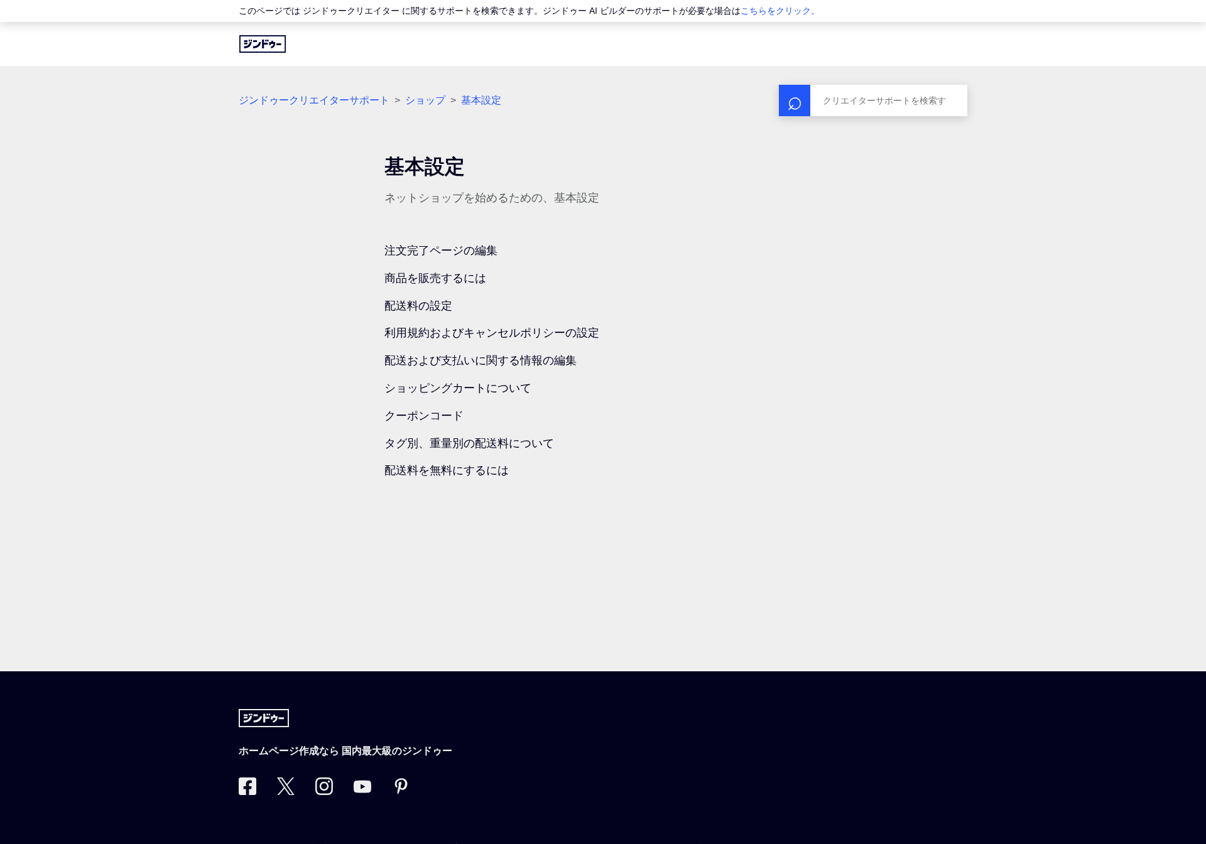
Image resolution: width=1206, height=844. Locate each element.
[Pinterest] (401, 791)
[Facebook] (247, 791)
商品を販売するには (435, 278)
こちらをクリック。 (780, 11)
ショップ (425, 100)
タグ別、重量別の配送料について (469, 443)
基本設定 (481, 100)
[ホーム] (262, 44)
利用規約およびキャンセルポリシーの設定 (491, 333)
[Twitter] (286, 791)
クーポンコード (424, 415)
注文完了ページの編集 (440, 250)
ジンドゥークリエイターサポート (314, 100)
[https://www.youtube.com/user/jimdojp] (362, 791)
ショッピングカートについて (457, 388)
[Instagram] (324, 791)
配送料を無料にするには (446, 470)
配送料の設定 (418, 306)
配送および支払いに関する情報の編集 (480, 360)
